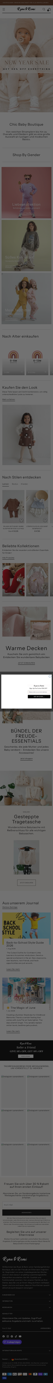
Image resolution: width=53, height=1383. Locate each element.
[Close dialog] (50, 676)
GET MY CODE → (39, 696)
